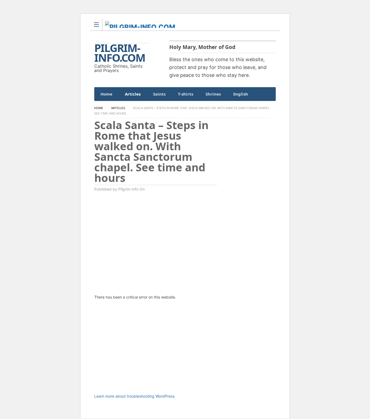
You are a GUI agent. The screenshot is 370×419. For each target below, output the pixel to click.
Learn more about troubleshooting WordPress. (135, 396)
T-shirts (185, 94)
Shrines (213, 94)
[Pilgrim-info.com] (180, 24)
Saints (159, 94)
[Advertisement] (158, 350)
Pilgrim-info (128, 189)
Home (106, 94)
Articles (133, 94)
